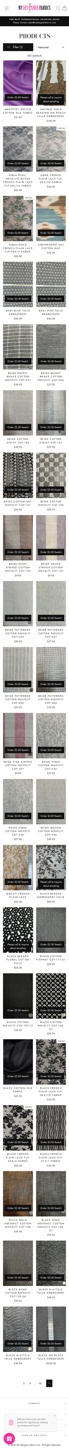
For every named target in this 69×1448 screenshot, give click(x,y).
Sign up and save (34, 1435)
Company (34, 1403)
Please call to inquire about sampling (51, 99)
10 (40, 1383)
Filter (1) (17, 47)
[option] (34, 21)
